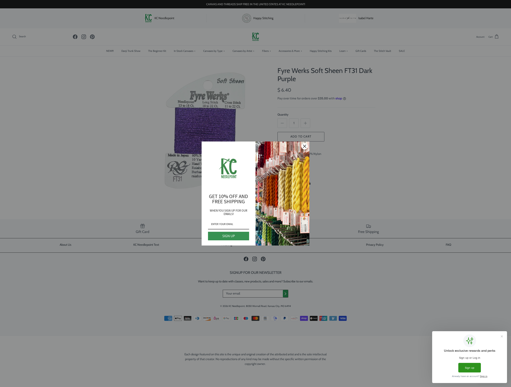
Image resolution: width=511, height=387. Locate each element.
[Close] (304, 146)
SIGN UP (228, 236)
